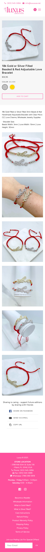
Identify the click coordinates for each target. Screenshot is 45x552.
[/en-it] (16, 10)
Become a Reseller (22, 498)
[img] (19, 489)
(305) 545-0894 (14, 3)
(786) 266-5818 (28, 476)
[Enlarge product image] (22, 40)
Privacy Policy (22, 528)
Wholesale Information (22, 502)
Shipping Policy (22, 524)
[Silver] (4, 87)
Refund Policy (22, 517)
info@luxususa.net (33, 3)
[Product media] (22, 152)
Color (5, 82)
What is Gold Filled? (22, 505)
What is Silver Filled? (22, 509)
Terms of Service (23, 532)
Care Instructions (22, 513)
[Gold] (12, 87)
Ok (37, 545)
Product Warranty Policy (22, 520)
